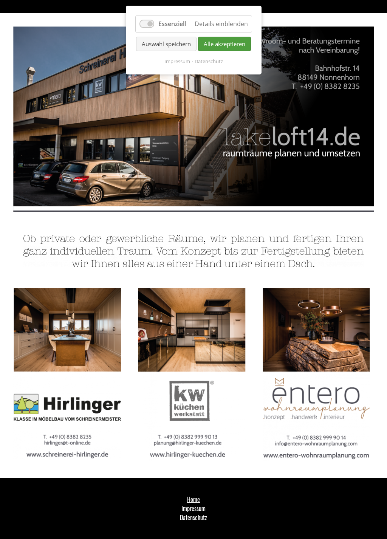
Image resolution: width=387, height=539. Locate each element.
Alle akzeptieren (224, 44)
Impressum (177, 61)
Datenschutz (209, 61)
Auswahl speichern (166, 44)
